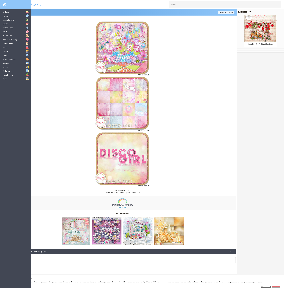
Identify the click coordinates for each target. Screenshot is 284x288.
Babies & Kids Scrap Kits (226, 12)
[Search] (278, 4)
